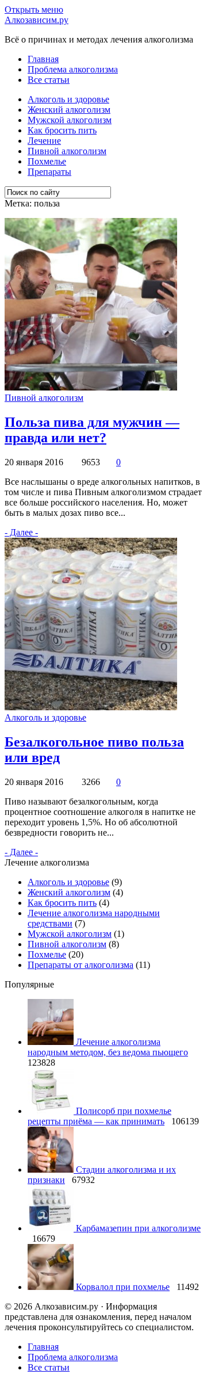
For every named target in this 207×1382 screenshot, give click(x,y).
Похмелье (47, 161)
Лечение (44, 141)
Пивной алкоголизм (67, 151)
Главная (43, 59)
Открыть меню (34, 9)
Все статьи (49, 80)
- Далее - (21, 532)
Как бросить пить (62, 130)
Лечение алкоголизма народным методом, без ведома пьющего (108, 1047)
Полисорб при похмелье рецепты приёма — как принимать (99, 1116)
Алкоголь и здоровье (68, 99)
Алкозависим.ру (36, 20)
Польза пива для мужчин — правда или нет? (92, 430)
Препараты (49, 172)
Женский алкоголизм (69, 109)
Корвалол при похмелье (123, 1287)
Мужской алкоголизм (70, 120)
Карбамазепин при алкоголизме (138, 1228)
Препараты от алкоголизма (80, 965)
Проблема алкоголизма (73, 69)
